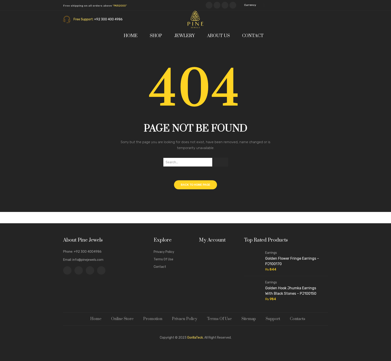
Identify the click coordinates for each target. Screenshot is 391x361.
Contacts (297, 318)
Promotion (152, 318)
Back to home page (195, 184)
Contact (160, 267)
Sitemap (248, 318)
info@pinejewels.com (87, 260)
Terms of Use (163, 259)
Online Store (122, 318)
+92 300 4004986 (88, 252)
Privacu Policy (184, 318)
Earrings (271, 253)
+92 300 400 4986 (108, 19)
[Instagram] (217, 5)
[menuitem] (132, 35)
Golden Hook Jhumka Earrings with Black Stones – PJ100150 (290, 291)
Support (273, 318)
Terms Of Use (219, 318)
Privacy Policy (164, 252)
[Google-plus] (232, 5)
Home (95, 318)
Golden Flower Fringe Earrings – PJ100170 (292, 261)
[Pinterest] (225, 5)
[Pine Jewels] (195, 19)
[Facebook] (209, 5)
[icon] (67, 270)
